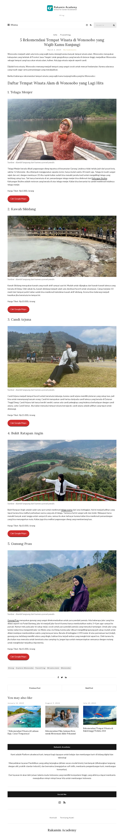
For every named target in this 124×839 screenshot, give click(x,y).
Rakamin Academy (62, 830)
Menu (14, 25)
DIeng (11, 668)
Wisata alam (53, 668)
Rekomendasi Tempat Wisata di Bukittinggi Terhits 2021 (98, 729)
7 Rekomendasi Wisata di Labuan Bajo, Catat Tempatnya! (23, 732)
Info (55, 35)
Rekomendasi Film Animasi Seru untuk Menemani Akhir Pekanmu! (60, 732)
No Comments (70, 50)
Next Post (89, 688)
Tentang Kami (67, 818)
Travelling (65, 35)
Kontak (53, 818)
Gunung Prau (13, 620)
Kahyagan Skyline (99, 178)
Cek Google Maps (18, 199)
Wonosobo (66, 668)
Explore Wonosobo (25, 668)
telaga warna (66, 510)
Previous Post (34, 688)
